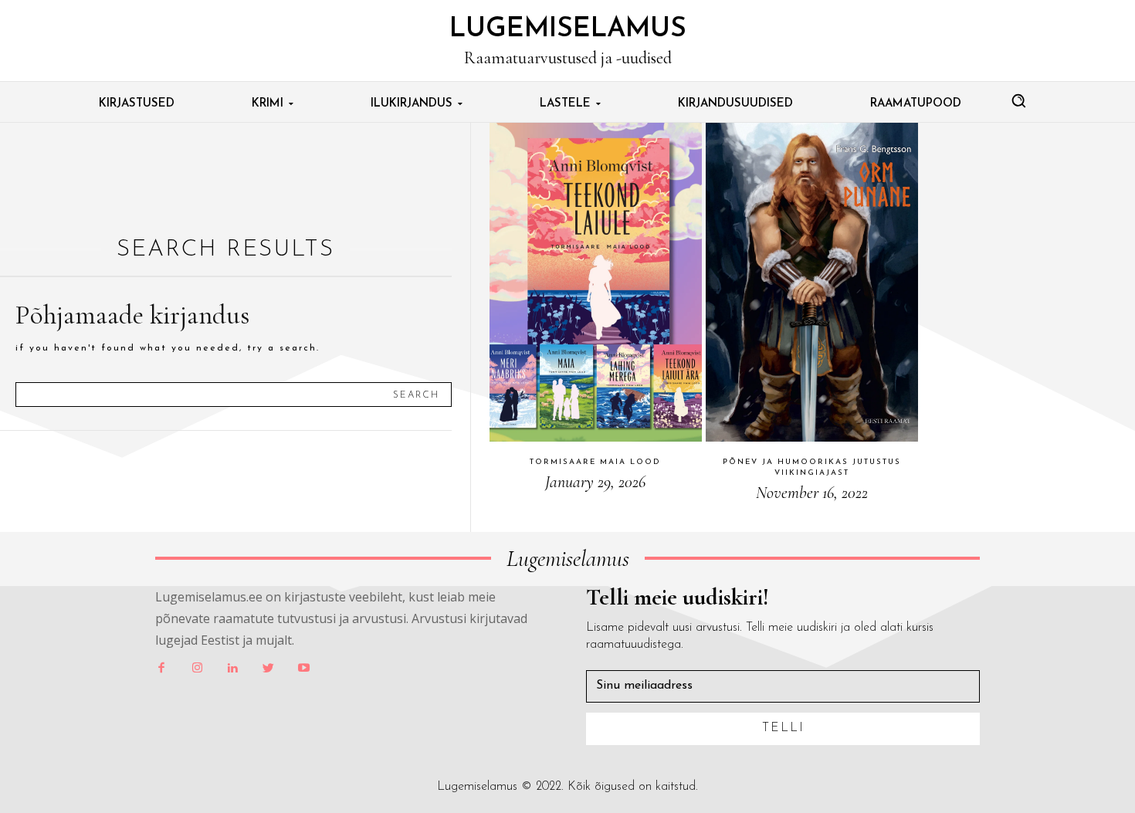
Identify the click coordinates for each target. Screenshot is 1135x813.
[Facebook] (161, 669)
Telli (783, 728)
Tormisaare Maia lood (595, 462)
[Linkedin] (232, 669)
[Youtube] (303, 669)
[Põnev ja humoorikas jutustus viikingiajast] (812, 282)
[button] (1018, 100)
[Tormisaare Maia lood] (596, 282)
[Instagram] (197, 669)
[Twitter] (268, 669)
